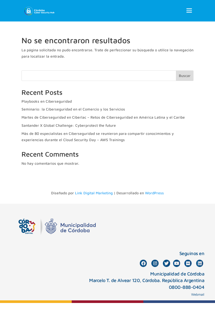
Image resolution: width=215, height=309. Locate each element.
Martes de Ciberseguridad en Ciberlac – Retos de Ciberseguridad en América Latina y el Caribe (103, 117)
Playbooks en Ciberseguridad (47, 101)
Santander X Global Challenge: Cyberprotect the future (69, 125)
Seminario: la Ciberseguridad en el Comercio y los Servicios (73, 109)
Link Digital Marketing (94, 193)
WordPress (154, 193)
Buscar (185, 75)
